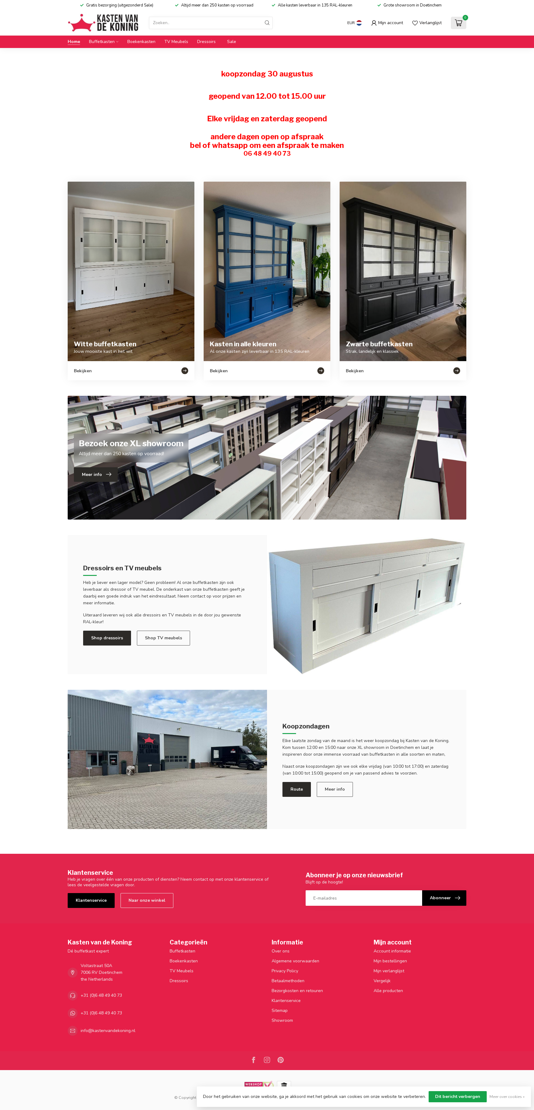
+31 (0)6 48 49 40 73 (101, 995)
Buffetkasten (102, 42)
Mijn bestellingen (390, 961)
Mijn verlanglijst (389, 971)
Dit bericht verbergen (457, 1096)
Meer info (335, 789)
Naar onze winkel (147, 900)
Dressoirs (206, 42)
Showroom (282, 1020)
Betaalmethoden (288, 981)
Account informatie (392, 951)
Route (296, 789)
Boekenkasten (141, 42)
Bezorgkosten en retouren (297, 991)
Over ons (281, 951)
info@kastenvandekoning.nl (108, 1031)
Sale (231, 42)
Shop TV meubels (163, 638)
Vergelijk (382, 981)
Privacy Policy (285, 971)
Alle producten (388, 991)
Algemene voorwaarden (295, 961)
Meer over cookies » (507, 1096)
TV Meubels (176, 42)
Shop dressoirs (107, 638)
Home (74, 42)
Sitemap (280, 1010)
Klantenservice (91, 900)
